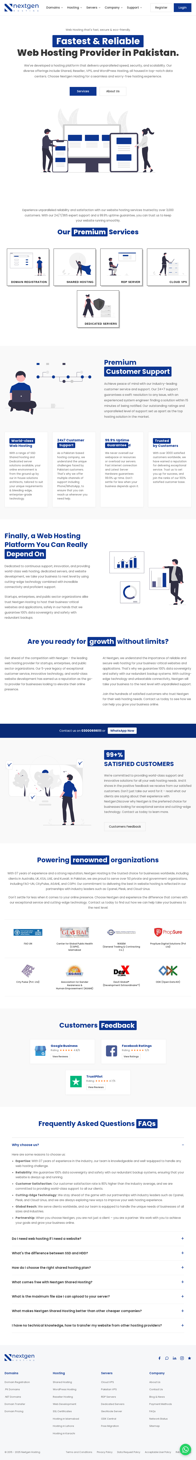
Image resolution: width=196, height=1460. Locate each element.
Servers (91, 8)
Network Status (158, 1418)
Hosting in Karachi (64, 1433)
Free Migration (110, 1426)
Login (183, 8)
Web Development (64, 1404)
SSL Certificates (62, 1411)
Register (161, 8)
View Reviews (60, 1056)
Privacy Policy (105, 1452)
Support (133, 8)
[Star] (189, 1358)
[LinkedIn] (174, 1358)
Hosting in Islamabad (66, 1418)
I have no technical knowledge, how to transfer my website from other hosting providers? (87, 1325)
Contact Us (156, 1389)
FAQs (152, 1411)
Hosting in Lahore (63, 1426)
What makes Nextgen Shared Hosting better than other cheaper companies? (77, 1311)
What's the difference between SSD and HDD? (50, 1253)
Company (112, 8)
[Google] (167, 1358)
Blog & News (157, 1396)
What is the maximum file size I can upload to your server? (61, 1296)
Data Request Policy (128, 1452)
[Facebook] (159, 1358)
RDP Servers (108, 1396)
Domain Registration (17, 1382)
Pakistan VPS (109, 1389)
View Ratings (131, 1056)
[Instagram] (182, 1358)
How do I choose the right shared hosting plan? (51, 1267)
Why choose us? (25, 1145)
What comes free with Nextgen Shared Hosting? (52, 1282)
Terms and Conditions (79, 1452)
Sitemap (154, 1426)
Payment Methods (160, 1404)
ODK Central (108, 1418)
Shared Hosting (62, 1382)
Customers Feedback (125, 827)
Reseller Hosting (63, 1396)
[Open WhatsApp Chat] (185, 1449)
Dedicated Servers (112, 1404)
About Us (113, 91)
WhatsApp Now (122, 730)
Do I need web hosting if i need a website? (46, 1238)
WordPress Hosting (64, 1389)
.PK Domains (12, 1389)
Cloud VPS (107, 1382)
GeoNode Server (111, 1411)
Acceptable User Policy (158, 1452)
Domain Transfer (15, 1404)
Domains (53, 8)
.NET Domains (13, 1396)
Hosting (73, 8)
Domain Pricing (14, 1411)
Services (83, 91)
